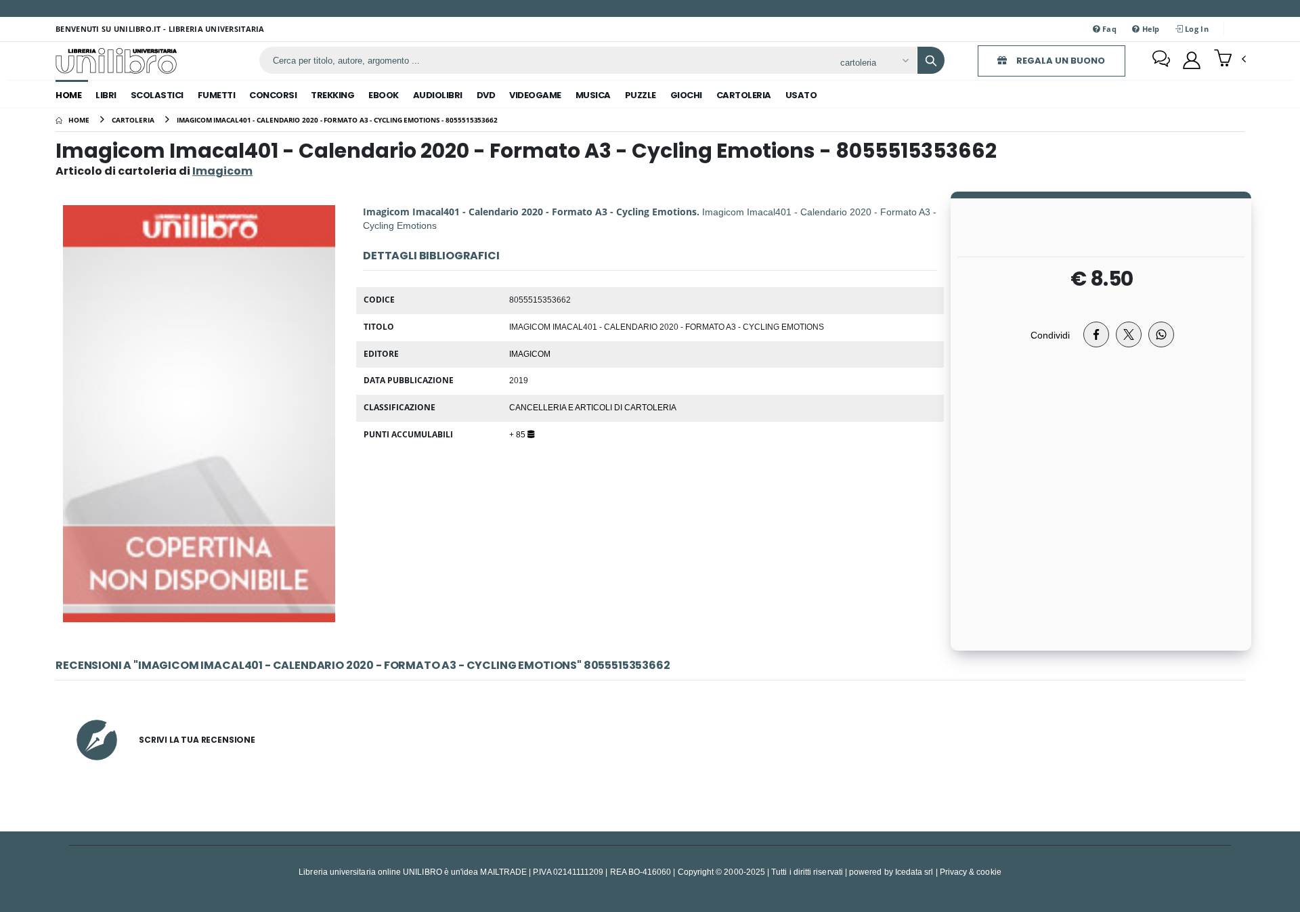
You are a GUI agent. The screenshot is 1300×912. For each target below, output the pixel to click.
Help (1149, 29)
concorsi (273, 95)
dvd (486, 95)
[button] (1230, 59)
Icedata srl (914, 871)
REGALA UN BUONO (1059, 60)
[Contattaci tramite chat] (1161, 60)
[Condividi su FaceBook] (1096, 334)
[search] (931, 60)
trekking (332, 95)
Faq (1108, 29)
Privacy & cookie (970, 871)
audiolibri (437, 95)
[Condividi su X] (1129, 334)
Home (68, 95)
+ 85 (518, 434)
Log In (1196, 29)
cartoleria (743, 95)
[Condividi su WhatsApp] (1161, 334)
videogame (535, 95)
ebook (383, 95)
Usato (801, 95)
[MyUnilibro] (1191, 60)
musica (593, 95)
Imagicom (529, 353)
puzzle (640, 95)
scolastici (157, 95)
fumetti (217, 95)
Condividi (1050, 334)
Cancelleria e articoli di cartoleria (592, 406)
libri (105, 95)
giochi (686, 95)
